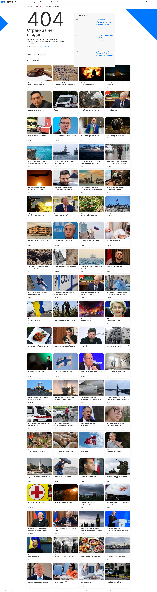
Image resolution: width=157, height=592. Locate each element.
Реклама (14, 590)
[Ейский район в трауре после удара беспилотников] (39, 418)
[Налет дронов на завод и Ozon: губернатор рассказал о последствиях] (39, 129)
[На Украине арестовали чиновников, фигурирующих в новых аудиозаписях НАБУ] (117, 339)
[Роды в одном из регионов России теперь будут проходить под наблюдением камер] (117, 287)
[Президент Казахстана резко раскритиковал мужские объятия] (65, 234)
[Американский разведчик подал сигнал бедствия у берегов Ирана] (91, 392)
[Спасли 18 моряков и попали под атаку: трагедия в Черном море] (91, 156)
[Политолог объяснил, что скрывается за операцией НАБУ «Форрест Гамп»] (117, 261)
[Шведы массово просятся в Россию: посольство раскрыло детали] (39, 234)
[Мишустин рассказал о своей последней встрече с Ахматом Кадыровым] (39, 523)
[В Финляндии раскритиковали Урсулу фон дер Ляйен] (117, 313)
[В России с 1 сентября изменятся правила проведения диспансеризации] (91, 575)
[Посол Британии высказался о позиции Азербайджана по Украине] (91, 523)
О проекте (90, 590)
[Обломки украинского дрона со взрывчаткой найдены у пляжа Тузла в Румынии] (117, 392)
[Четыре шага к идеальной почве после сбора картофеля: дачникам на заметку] (39, 261)
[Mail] (2, 2)
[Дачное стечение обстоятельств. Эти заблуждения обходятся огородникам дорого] (39, 444)
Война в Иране (34, 6)
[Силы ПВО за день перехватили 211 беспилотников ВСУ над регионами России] (117, 470)
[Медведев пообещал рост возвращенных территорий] (91, 470)
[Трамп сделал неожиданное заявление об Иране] (65, 208)
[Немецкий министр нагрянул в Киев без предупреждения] (65, 129)
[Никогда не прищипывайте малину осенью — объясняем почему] (91, 208)
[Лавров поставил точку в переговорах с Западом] (91, 418)
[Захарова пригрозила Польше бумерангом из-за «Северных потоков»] (91, 234)
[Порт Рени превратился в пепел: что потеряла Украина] (91, 77)
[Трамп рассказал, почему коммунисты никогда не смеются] (39, 575)
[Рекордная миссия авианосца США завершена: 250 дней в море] (65, 392)
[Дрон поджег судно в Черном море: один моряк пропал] (91, 261)
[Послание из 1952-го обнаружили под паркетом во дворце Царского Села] (65, 77)
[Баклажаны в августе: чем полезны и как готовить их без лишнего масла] (39, 339)
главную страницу (44, 46)
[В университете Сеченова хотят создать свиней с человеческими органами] (65, 444)
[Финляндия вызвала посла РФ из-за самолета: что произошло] (65, 365)
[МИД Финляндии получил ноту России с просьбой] (39, 287)
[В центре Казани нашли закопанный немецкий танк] (65, 261)
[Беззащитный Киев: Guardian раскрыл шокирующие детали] (91, 496)
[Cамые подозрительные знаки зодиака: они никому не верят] (117, 365)
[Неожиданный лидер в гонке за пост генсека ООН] (65, 575)
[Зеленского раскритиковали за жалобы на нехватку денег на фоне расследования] (65, 182)
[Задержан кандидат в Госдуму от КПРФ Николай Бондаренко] (39, 77)
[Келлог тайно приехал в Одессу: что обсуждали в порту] (39, 313)
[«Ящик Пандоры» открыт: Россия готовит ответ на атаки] (39, 392)
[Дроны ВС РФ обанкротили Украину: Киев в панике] (117, 182)
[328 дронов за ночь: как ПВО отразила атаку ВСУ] (65, 496)
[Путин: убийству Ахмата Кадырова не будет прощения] (117, 103)
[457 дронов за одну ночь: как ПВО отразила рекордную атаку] (39, 208)
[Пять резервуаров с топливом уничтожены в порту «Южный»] (117, 549)
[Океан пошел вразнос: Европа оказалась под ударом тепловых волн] (39, 156)
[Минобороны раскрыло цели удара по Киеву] (117, 208)
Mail (3, 590)
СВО (43, 6)
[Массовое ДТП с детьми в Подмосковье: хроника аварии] (39, 496)
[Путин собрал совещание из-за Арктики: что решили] (91, 287)
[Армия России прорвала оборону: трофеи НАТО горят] (117, 77)
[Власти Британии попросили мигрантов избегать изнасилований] (91, 182)
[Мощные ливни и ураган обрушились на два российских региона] (65, 418)
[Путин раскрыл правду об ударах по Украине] (65, 523)
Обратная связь (144, 590)
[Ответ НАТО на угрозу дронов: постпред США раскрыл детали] (91, 129)
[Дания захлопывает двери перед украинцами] (91, 444)
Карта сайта (153, 590)
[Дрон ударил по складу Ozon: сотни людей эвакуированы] (65, 287)
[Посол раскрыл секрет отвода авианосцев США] (65, 156)
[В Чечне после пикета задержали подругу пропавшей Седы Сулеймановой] (117, 418)
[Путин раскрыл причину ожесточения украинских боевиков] (117, 523)
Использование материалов (132, 590)
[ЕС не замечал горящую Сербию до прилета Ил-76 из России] (39, 103)
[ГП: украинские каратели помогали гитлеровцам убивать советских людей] (65, 549)
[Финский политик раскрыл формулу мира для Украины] (39, 549)
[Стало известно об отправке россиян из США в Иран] (39, 182)
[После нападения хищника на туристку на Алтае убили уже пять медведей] (117, 129)
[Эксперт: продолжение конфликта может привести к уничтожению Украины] (91, 103)
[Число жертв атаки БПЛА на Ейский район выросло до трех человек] (117, 496)
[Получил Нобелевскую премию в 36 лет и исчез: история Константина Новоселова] (65, 339)
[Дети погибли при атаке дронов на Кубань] (65, 103)
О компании (7, 590)
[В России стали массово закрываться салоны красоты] (117, 234)
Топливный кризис (53, 6)
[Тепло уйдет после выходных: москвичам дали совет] (65, 470)
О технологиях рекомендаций (101, 590)
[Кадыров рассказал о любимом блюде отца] (91, 339)
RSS (86, 590)
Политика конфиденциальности (117, 590)
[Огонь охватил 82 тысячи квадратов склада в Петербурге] (91, 313)
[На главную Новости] (8, 2)
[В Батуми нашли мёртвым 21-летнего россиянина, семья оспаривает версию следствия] (117, 575)
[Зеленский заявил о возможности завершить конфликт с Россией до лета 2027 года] (65, 313)
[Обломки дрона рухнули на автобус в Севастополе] (39, 470)
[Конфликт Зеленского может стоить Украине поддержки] (39, 365)
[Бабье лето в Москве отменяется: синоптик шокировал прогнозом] (117, 156)
